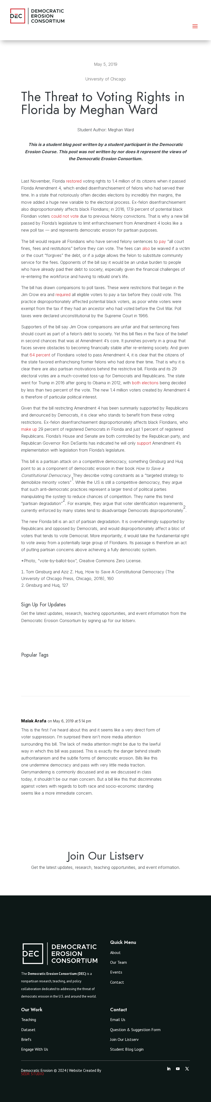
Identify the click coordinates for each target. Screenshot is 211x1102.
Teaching (28, 1019)
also (146, 248)
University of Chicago (105, 78)
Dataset (28, 1029)
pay (162, 241)
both (136, 382)
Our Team (118, 962)
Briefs (26, 1039)
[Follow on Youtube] (177, 1068)
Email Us (117, 1019)
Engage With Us (34, 1049)
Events (116, 972)
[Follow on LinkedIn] (168, 1068)
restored (74, 181)
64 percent (40, 354)
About (115, 952)
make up (29, 429)
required (63, 294)
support (144, 443)
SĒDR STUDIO (32, 1073)
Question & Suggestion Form (135, 1029)
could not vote (65, 216)
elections (150, 382)
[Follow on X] (187, 1068)
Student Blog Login (127, 1049)
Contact (117, 982)
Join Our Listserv (124, 1039)
